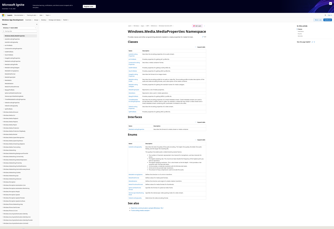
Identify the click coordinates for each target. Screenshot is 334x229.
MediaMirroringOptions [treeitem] (12, 71)
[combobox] (19, 27)
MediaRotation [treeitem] (9, 83)
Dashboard (327, 20)
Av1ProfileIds (132, 59)
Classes (300, 29)
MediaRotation (133, 181)
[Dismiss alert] (330, 3)
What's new (318, 20)
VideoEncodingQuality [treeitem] (11, 106)
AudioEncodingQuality (135, 147)
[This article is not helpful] (314, 42)
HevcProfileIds (133, 71)
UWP (147, 26)
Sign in (330, 15)
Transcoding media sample (140, 210)
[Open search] (325, 15)
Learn (130, 26)
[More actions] (204, 26)
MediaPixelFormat (134, 178)
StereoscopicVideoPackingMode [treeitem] (14, 96)
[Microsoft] (3, 15)
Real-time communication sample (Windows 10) (146, 208)
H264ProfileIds (133, 67)
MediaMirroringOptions (136, 174)
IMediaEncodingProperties (136, 129)
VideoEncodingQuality (135, 198)
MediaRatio (132, 93)
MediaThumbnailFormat (136, 184)
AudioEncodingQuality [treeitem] (11, 42)
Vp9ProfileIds (132, 112)
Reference (154, 26)
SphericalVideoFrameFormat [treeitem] (13, 93)
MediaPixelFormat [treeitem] (10, 74)
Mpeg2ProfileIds (133, 96)
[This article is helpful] (312, 42)
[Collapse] (36, 24)
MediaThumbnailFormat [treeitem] (12, 86)
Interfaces (301, 31)
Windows (136, 26)
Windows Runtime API (165, 26)
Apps (142, 26)
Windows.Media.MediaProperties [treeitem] (15, 36)
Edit (205, 37)
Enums (300, 34)
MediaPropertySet (134, 90)
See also (300, 36)
